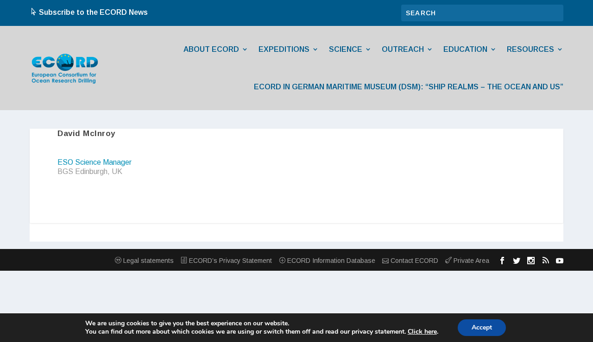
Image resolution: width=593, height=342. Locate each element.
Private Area (470, 260)
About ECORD (211, 49)
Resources (530, 49)
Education (465, 49)
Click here (422, 332)
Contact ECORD (413, 260)
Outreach (403, 49)
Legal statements (147, 260)
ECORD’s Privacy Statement (229, 260)
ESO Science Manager (94, 162)
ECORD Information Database (330, 260)
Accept (482, 327)
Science (345, 49)
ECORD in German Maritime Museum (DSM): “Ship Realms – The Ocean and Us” (408, 87)
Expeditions (284, 49)
